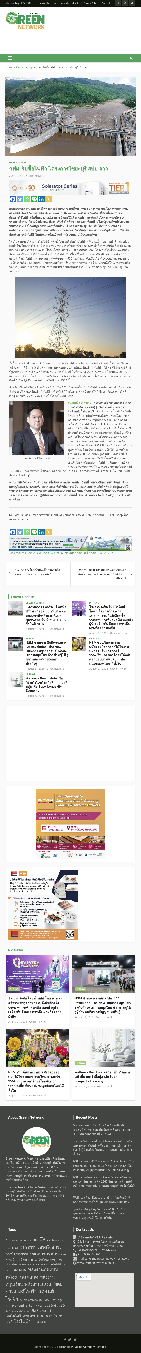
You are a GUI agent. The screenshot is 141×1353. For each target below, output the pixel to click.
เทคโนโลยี (13, 1316)
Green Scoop (17, 162)
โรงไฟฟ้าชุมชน (39, 1322)
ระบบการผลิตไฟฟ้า (71, 553)
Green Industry (35, 603)
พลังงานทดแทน (43, 1269)
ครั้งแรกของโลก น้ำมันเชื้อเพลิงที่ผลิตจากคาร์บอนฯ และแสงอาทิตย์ (38, 572)
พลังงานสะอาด (22, 1277)
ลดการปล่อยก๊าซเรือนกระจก (24, 1305)
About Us (44, 3)
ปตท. (14, 1264)
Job (55, 3)
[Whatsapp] (27, 199)
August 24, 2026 (35, 628)
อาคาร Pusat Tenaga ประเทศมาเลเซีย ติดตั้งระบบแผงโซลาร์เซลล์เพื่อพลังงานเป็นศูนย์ (102, 574)
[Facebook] (13, 199)
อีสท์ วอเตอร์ (42, 1310)
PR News (94, 603)
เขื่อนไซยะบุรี (105, 553)
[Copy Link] (48, 199)
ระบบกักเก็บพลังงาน (31, 1300)
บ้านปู (53, 1260)
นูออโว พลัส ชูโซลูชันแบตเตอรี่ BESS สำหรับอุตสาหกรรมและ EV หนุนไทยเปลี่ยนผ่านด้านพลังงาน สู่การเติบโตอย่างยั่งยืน (100, 1214)
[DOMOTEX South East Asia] (70, 34)
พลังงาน (20, 1270)
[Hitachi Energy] (70, 182)
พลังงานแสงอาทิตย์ (43, 1284)
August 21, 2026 (98, 633)
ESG (35, 1240)
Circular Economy (18, 1240)
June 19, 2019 (17, 175)
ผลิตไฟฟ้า (56, 1264)
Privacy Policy (90, 3)
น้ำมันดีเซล (42, 1260)
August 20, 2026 (35, 695)
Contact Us (107, 3)
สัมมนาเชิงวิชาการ (21, 1311)
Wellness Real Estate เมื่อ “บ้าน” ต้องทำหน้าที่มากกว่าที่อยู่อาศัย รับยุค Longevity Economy (46, 684)
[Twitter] (20, 199)
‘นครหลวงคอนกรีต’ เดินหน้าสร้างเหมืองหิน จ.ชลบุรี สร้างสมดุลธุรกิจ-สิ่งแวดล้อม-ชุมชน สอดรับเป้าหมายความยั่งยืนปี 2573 (46, 615)
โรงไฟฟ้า (22, 1321)
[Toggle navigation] (10, 58)
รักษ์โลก (47, 1300)
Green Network (36, 175)
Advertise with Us (70, 3)
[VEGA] (70, 537)
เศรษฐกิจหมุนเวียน (32, 1315)
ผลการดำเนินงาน (27, 1264)
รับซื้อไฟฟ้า (90, 553)
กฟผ (18, 553)
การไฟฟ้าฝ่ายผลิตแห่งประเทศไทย (40, 553)
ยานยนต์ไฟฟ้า (21, 1291)
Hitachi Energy (53, 1240)
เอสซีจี (48, 1316)
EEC (29, 1240)
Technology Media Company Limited (82, 1347)
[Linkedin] (41, 199)
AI (7, 1240)
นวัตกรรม (25, 1259)
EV (42, 1239)
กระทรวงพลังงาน (41, 1247)
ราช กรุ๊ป (57, 1300)
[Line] (34, 199)
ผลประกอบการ (43, 1264)
